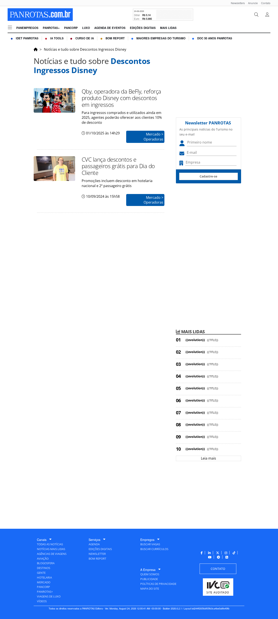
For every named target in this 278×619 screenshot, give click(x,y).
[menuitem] (236, 3)
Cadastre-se (208, 176)
